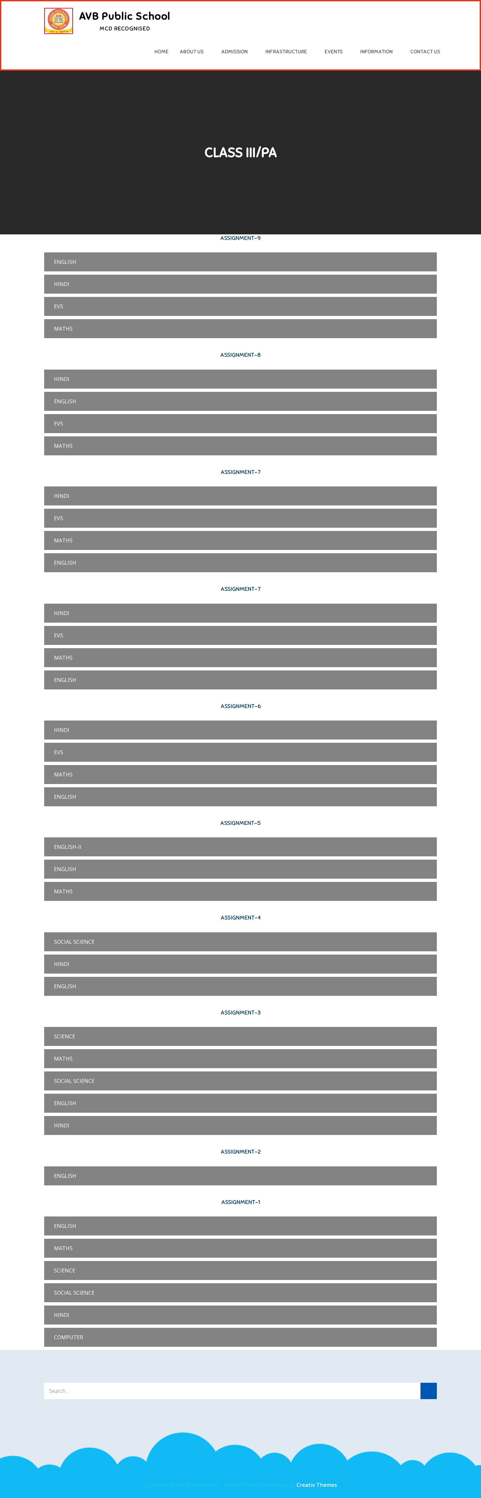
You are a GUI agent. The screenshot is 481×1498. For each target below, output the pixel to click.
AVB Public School (124, 16)
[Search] (428, 1391)
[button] (240, 261)
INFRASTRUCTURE (286, 51)
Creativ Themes (316, 1485)
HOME (161, 51)
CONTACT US (425, 51)
